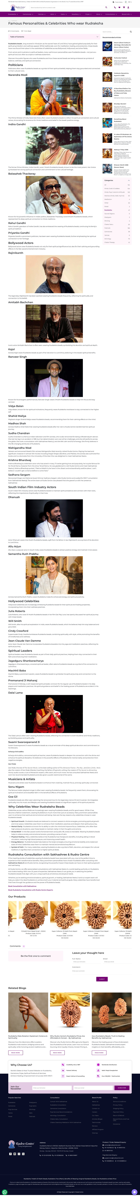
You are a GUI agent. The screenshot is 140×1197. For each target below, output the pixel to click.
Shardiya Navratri (120, 104)
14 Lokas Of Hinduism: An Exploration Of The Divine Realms (123, 137)
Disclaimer (116, 1124)
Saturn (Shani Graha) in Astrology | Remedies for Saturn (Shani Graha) (122, 45)
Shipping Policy (118, 1108)
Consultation (110, 14)
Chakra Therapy (109, 242)
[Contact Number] (115, 7)
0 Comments (14, 31)
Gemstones (27, 14)
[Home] (17, 7)
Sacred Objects (109, 214)
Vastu (63, 14)
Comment (76, 967)
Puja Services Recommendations (61, 1112)
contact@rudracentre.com (112, 1145)
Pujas (88, 14)
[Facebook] (10, 1154)
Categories (108, 180)
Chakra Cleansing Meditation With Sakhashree (65, 1122)
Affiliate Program (98, 1129)
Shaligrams (33, 1102)
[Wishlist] (119, 7)
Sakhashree (96, 1105)
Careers (94, 1112)
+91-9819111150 (121, 1147)
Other (106, 203)
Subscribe (122, 1088)
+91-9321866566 (59, 1155)
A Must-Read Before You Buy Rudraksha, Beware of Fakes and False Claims (122, 92)
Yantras (41, 14)
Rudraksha (12, 14)
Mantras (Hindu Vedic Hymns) (114, 196)
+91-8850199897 (72, 1155)
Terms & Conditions (119, 1101)
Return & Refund (118, 1115)
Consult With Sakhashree (58, 1101)
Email (105, 959)
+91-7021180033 (109, 1147)
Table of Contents (17, 37)
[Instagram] (19, 1154)
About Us (95, 1101)
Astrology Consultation (58, 1115)
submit (102, 979)
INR (129, 2)
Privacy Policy (117, 1105)
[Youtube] (15, 1154)
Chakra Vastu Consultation (59, 1119)
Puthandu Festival (120, 58)
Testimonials (96, 1122)
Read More (15, 1052)
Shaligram (107, 217)
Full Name (76, 959)
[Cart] (124, 7)
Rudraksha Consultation (58, 1105)
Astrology (107, 239)
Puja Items (32, 1106)
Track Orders (119, 2)
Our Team (95, 1115)
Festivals (107, 228)
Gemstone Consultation (58, 1108)
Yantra (10, 1113)
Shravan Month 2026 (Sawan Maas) (121, 166)
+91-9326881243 (109, 1161)
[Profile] (128, 7)
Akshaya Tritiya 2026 (121, 150)
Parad (106, 206)
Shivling (107, 221)
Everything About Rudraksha (120, 120)
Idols (52, 14)
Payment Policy (118, 1112)
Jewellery (75, 14)
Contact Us (96, 1108)
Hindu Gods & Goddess (112, 188)
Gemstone (11, 1106)
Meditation (108, 199)
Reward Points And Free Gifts (121, 1119)
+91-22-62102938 (46, 1155)
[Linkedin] (23, 1154)
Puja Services (12, 1109)
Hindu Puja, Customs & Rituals (114, 192)
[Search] (106, 7)
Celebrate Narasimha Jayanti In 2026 (121, 74)
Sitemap (95, 1133)
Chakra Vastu (108, 224)
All (105, 185)
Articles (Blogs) (97, 1119)
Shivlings (32, 1109)
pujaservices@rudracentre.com (114, 1158)
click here (71, 1186)
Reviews (95, 1126)
